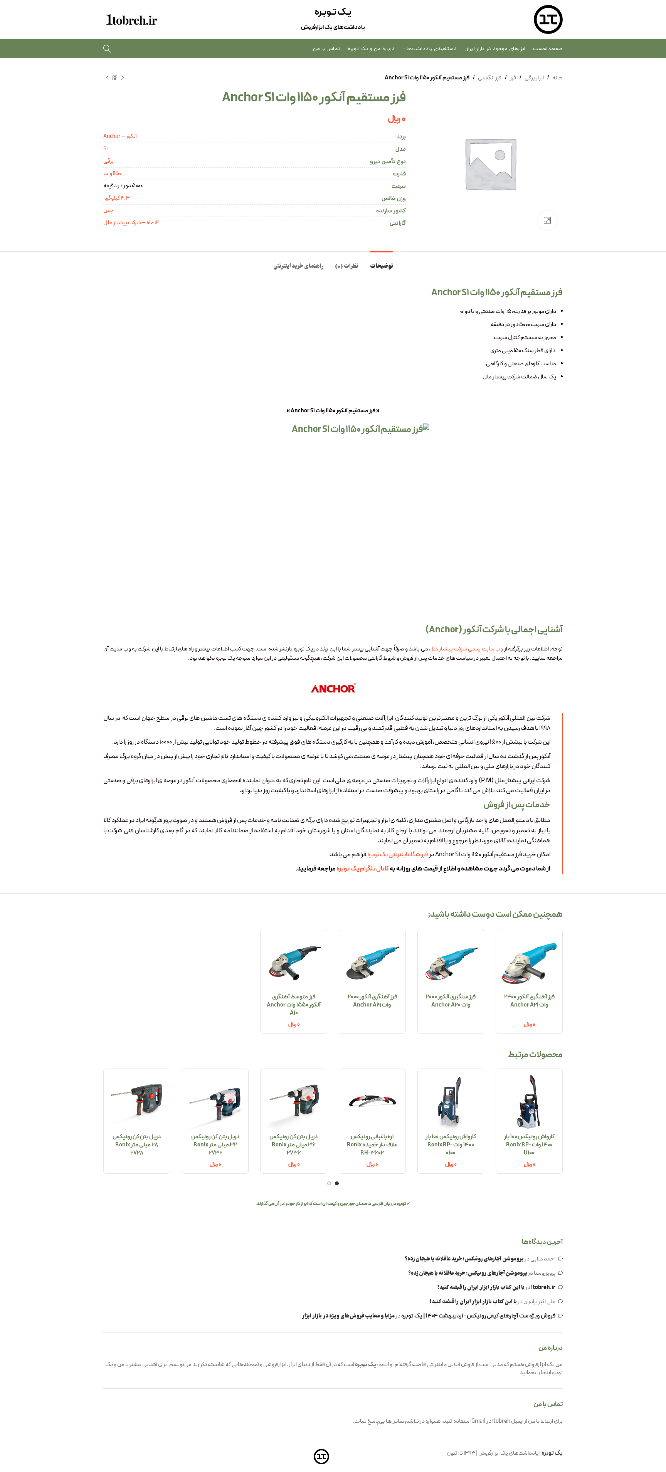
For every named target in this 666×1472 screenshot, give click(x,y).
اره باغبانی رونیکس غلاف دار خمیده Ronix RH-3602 (372, 1145)
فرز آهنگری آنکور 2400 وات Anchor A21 (529, 1001)
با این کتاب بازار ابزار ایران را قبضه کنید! (481, 1288)
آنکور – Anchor (120, 136)
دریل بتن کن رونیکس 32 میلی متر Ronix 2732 (215, 1145)
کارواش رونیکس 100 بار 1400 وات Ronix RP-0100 (451, 1145)
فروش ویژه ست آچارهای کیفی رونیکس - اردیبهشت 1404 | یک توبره (478, 1316)
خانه (557, 78)
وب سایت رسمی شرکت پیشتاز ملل (466, 649)
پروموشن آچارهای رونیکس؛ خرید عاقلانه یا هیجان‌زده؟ (464, 1259)
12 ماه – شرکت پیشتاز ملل (131, 222)
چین (108, 210)
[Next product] (107, 78)
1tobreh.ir (543, 1287)
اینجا (546, 1372)
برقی (108, 161)
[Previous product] (122, 78)
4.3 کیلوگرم (116, 198)
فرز (513, 78)
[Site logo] (548, 19)
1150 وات (112, 173)
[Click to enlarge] (547, 220)
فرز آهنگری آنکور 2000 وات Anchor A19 (372, 1001)
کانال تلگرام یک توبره (362, 869)
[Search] (107, 48)
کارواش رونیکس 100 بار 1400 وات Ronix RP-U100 (529, 1145)
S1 (105, 149)
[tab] (381, 263)
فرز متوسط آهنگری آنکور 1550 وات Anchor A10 (294, 1005)
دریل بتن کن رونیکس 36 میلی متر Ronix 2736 (293, 1145)
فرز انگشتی (489, 78)
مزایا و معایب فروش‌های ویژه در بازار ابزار (348, 1316)
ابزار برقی (534, 78)
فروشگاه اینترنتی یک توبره (397, 854)
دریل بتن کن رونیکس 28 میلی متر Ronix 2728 (137, 1145)
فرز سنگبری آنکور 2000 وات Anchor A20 (451, 1001)
